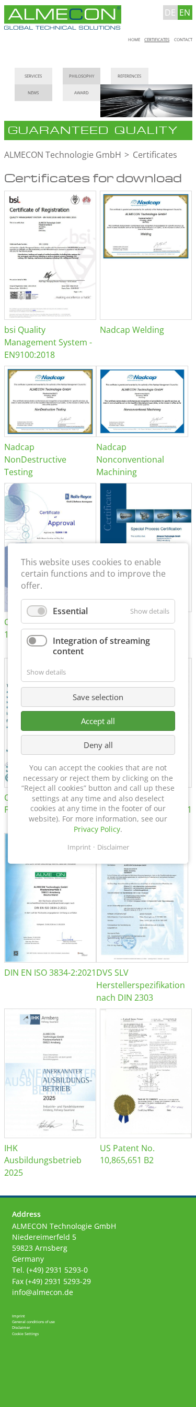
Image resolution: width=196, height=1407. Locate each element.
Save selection (98, 697)
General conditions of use (33, 1321)
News (33, 92)
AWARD (81, 92)
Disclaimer (21, 1327)
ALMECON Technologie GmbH (62, 154)
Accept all (98, 721)
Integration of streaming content (101, 646)
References (129, 76)
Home (134, 40)
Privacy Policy (97, 829)
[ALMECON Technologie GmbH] (63, 18)
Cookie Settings (25, 1333)
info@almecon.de (42, 1292)
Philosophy (81, 76)
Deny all (98, 745)
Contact (183, 40)
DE (170, 12)
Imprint (18, 1315)
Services (33, 76)
